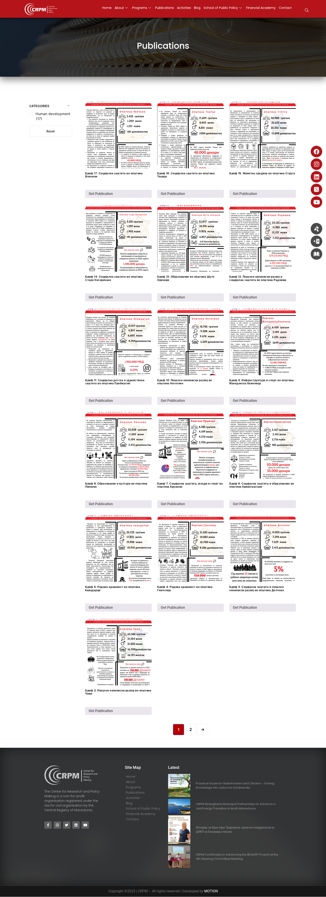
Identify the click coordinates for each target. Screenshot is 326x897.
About (130, 782)
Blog (129, 803)
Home (130, 776)
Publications (135, 792)
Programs (133, 787)
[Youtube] (316, 202)
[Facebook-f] (48, 825)
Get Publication (101, 194)
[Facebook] (316, 151)
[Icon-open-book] (316, 254)
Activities (133, 798)
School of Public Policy (143, 808)
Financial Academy (140, 814)
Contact (132, 819)
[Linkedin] (316, 177)
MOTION (211, 891)
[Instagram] (316, 164)
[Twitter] (66, 825)
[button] (306, 10)
